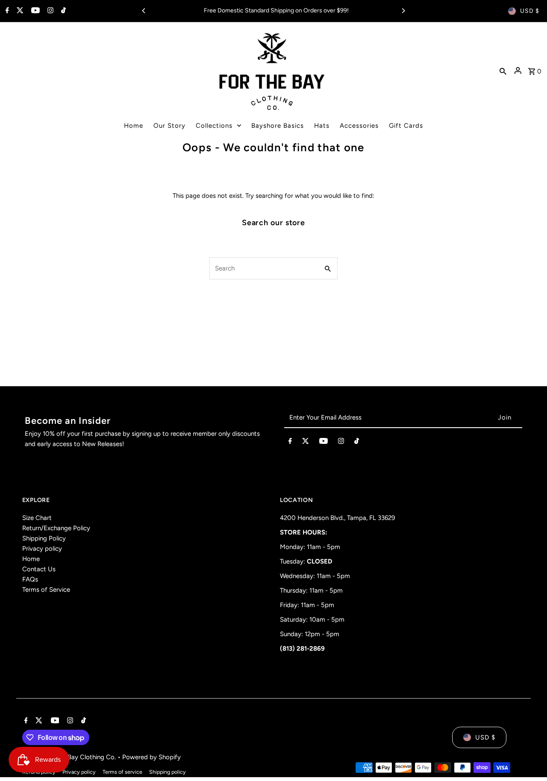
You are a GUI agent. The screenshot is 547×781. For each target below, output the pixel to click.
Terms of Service (46, 589)
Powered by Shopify (151, 757)
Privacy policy (42, 548)
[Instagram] (49, 11)
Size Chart (37, 518)
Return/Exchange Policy (56, 528)
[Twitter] (19, 11)
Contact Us (39, 569)
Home (31, 559)
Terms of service (122, 772)
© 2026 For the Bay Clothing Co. (70, 757)
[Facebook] (6, 11)
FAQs (30, 579)
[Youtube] (34, 11)
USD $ (529, 11)
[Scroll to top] (528, 758)
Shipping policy (167, 772)
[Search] (503, 70)
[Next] (403, 10)
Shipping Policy (44, 538)
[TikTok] (62, 11)
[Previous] (144, 10)
